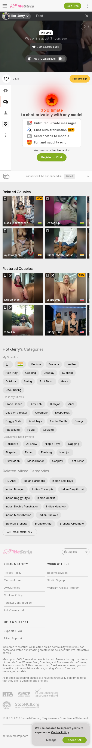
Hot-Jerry (11, 349)
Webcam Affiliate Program (63, 587)
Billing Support (13, 638)
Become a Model (57, 572)
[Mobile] (8, 364)
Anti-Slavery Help (14, 610)
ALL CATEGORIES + (20, 532)
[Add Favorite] (6, 78)
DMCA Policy (12, 587)
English (72, 551)
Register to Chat (51, 157)
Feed (39, 16)
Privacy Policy (12, 572)
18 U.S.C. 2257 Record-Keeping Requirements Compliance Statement (45, 718)
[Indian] (20, 364)
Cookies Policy (13, 595)
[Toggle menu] (4, 6)
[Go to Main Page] (27, 5)
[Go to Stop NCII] (27, 705)
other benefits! (59, 150)
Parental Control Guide (18, 602)
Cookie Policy (60, 732)
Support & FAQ (13, 631)
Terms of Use (12, 580)
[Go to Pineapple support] (7, 705)
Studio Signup (56, 580)
